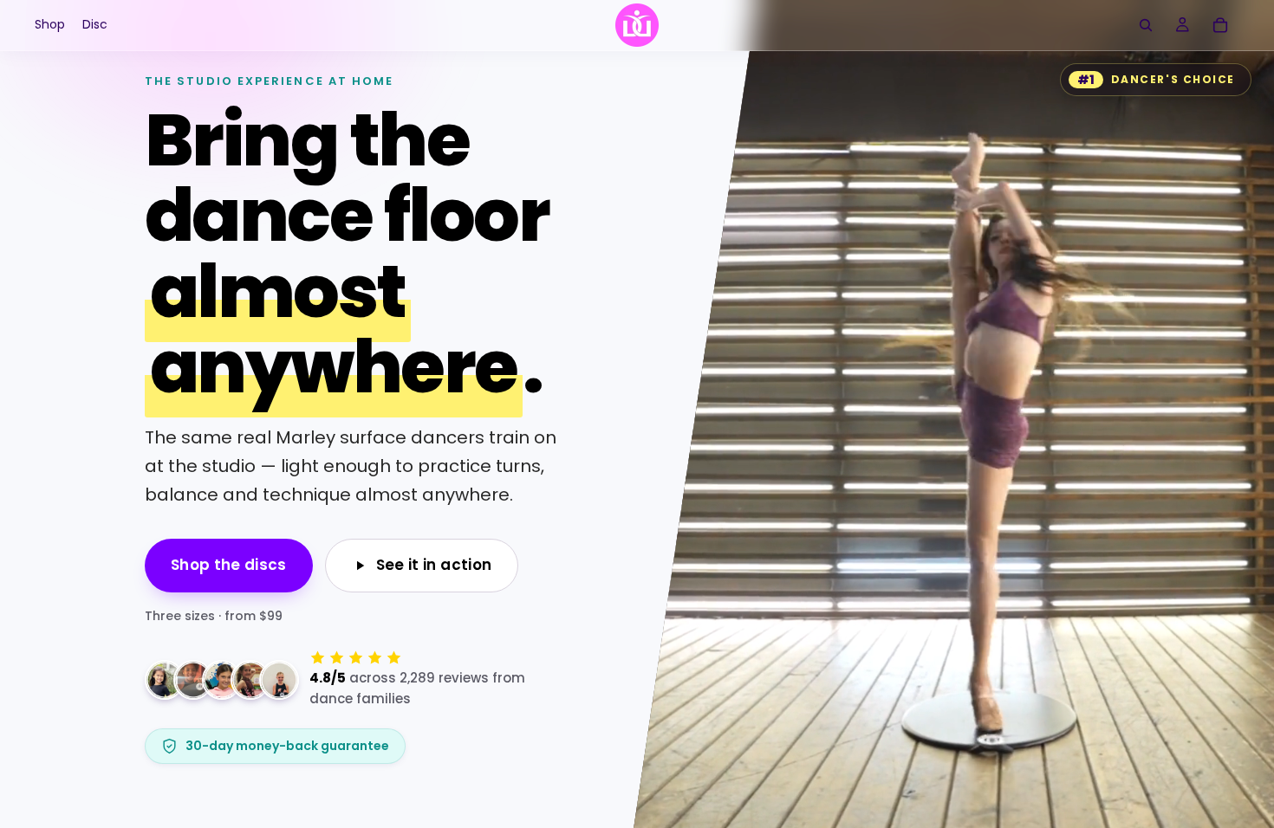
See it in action (433, 564)
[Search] (1146, 25)
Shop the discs (229, 564)
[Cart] (1220, 25)
